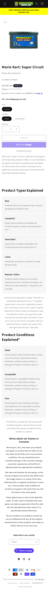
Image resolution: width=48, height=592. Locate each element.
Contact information (25, 587)
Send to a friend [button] (10, 80)
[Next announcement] (43, 11)
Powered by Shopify (27, 579)
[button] (5, 3)
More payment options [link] (24, 150)
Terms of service (24, 583)
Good (8, 119)
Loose (8, 109)
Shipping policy (37, 583)
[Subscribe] (36, 542)
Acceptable (21, 119)
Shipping (4, 89)
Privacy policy (12, 583)
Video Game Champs (14, 579)
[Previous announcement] (4, 11)
